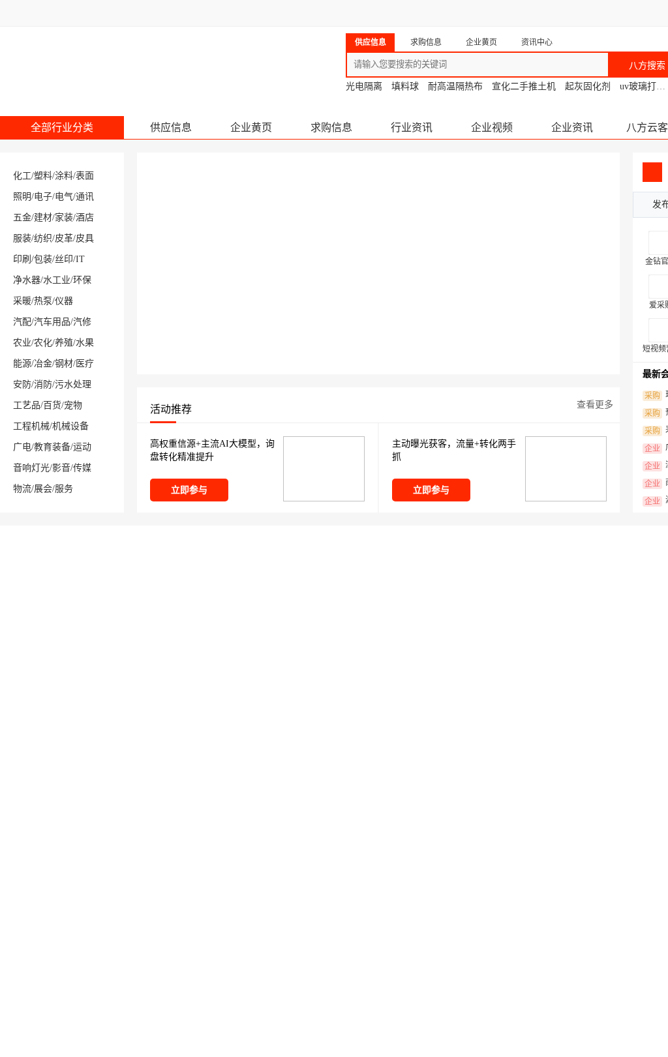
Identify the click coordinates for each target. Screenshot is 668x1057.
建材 (43, 217)
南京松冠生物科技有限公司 (466, 596)
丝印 (64, 259)
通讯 (85, 196)
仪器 (64, 301)
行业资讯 (412, 127)
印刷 (22, 259)
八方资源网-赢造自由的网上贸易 (103, 58)
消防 (43, 384)
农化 (43, 343)
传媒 (82, 468)
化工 (22, 176)
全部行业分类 (62, 127)
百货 (52, 405)
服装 (22, 238)
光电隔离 (364, 86)
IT (80, 259)
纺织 (43, 238)
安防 (22, 384)
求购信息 (331, 127)
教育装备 (52, 447)
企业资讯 (572, 127)
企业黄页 (251, 127)
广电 (22, 447)
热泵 (43, 301)
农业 (22, 343)
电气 (64, 196)
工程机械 (31, 426)
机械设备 (70, 426)
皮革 (64, 238)
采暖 (22, 301)
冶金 (43, 363)
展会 (43, 489)
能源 (22, 363)
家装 (64, 217)
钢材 (64, 363)
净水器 (26, 280)
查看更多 (595, 404)
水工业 (56, 280)
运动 (82, 447)
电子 (43, 196)
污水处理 (73, 384)
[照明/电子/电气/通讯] (456, 971)
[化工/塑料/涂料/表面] (58, 971)
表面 (85, 176)
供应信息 (171, 127)
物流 (22, 489)
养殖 (64, 343)
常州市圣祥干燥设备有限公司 (86, 596)
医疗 (85, 363)
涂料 (64, 176)
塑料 (43, 176)
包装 (43, 259)
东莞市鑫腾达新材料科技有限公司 (287, 596)
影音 (61, 468)
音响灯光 (31, 468)
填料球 (405, 86)
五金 (22, 217)
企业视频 (492, 127)
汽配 (22, 322)
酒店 (85, 217)
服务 (64, 489)
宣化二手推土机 (524, 86)
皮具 (85, 238)
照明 (22, 196)
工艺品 (26, 405)
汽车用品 (52, 322)
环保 (82, 280)
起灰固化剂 (588, 86)
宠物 (73, 405)
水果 (85, 343)
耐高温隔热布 (455, 86)
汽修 (82, 322)
